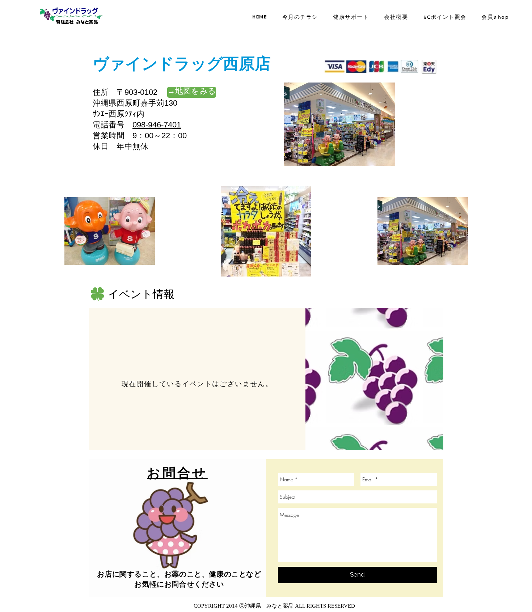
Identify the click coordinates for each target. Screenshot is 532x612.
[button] (191, 92)
